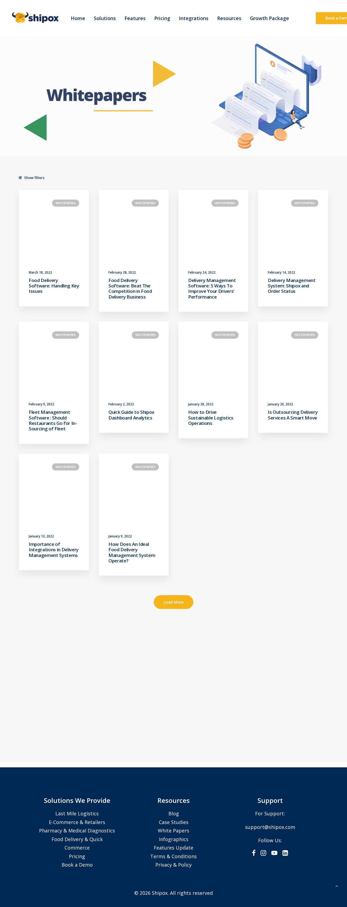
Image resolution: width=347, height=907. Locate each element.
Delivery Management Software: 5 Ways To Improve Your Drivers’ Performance (212, 288)
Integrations (193, 18)
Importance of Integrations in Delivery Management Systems (54, 549)
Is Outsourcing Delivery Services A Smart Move (292, 415)
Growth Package (269, 18)
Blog (173, 813)
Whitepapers (66, 203)
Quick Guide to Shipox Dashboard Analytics (131, 415)
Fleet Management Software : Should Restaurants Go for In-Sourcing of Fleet (53, 420)
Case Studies (173, 822)
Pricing (162, 18)
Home (78, 18)
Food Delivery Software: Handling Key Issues (54, 285)
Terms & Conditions (173, 856)
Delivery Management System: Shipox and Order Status (292, 285)
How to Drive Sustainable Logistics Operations (210, 417)
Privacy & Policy (173, 864)
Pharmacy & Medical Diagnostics (77, 830)
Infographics (173, 839)
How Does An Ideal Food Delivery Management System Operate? (131, 552)
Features (135, 18)
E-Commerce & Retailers (77, 822)
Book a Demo (77, 864)
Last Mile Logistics (77, 813)
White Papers (173, 830)
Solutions (105, 18)
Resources (229, 18)
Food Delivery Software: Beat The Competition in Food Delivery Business (130, 288)
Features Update (173, 847)
